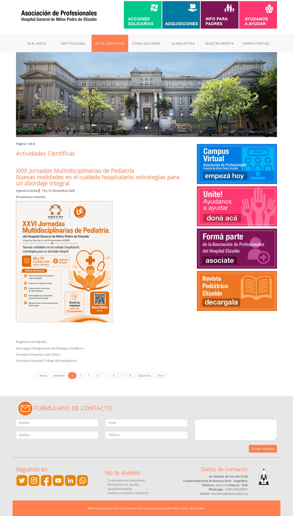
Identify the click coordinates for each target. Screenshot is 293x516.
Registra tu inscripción (31, 342)
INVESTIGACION (111, 76)
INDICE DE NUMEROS (225, 58)
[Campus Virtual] (237, 163)
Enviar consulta (263, 449)
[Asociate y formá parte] (237, 206)
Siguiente (144, 375)
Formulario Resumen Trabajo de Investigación (46, 361)
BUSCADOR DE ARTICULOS (229, 64)
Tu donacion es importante (126, 480)
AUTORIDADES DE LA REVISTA (232, 70)
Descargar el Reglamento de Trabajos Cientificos (50, 348)
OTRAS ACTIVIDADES (115, 70)
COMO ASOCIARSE (146, 43)
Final (160, 375)
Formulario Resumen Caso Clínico (38, 355)
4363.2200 (222, 485)
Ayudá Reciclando (120, 489)
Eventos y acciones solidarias (128, 493)
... (105, 375)
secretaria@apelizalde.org (229, 494)
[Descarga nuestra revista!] (237, 290)
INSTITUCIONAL (73, 43)
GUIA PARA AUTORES (225, 76)
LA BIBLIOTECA (183, 43)
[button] (35, 94)
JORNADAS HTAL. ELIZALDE (120, 64)
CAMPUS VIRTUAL (256, 43)
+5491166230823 (236, 489)
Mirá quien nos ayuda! (123, 484)
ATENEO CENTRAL (113, 58)
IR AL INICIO (36, 43)
